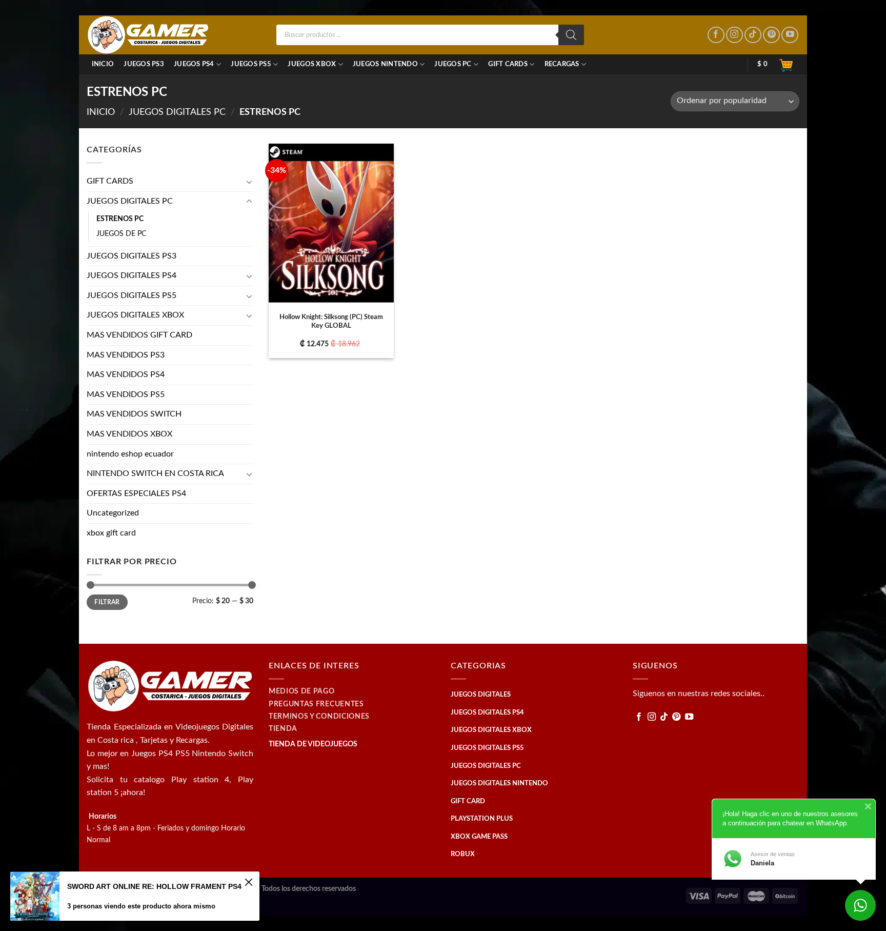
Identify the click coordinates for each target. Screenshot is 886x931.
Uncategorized (113, 513)
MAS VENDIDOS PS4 (126, 374)
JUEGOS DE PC (121, 233)
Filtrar (107, 602)
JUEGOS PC (452, 64)
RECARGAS (562, 64)
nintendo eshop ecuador (130, 454)
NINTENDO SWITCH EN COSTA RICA (155, 473)
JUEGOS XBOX (312, 64)
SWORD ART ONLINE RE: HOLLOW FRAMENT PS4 (154, 886)
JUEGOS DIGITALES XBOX (135, 315)
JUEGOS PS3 (144, 64)
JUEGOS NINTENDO (385, 64)
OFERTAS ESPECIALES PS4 (136, 493)
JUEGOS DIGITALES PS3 (131, 256)
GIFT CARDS (508, 64)
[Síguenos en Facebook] (716, 35)
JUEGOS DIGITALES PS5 (131, 295)
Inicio (103, 64)
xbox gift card (111, 533)
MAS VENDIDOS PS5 (126, 394)
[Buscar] (571, 35)
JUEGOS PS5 (251, 64)
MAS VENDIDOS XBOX (129, 434)
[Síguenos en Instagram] (734, 35)
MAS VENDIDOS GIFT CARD (139, 335)
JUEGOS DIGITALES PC (177, 112)
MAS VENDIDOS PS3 (126, 355)
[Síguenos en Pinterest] (771, 35)
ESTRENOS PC (120, 219)
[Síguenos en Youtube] (789, 35)
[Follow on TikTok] (752, 35)
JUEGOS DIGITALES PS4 (131, 275)
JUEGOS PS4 (194, 64)
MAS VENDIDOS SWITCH (134, 414)
